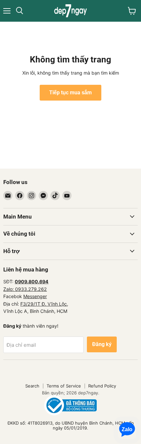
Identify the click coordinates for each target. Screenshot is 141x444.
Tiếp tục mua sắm (70, 92)
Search (32, 385)
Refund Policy (102, 385)
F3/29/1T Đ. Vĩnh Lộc (43, 304)
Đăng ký (101, 344)
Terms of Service (64, 385)
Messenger (35, 296)
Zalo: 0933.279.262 (25, 289)
